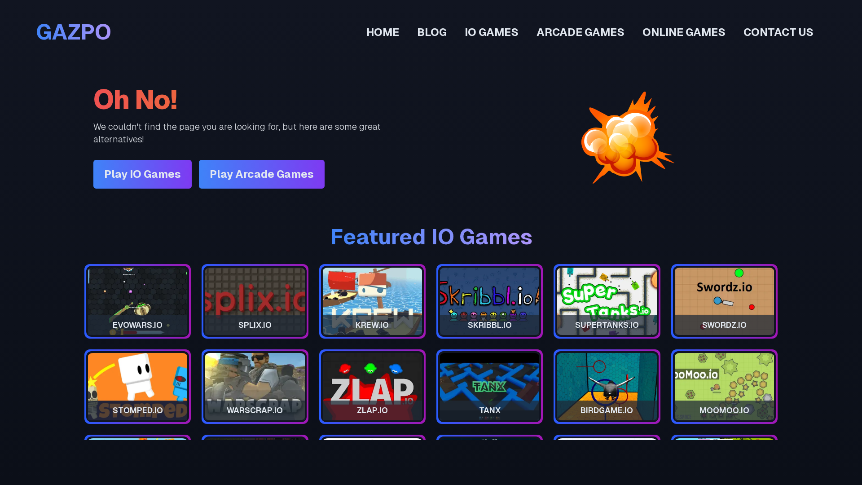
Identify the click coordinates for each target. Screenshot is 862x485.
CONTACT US (778, 32)
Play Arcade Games (262, 174)
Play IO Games (142, 174)
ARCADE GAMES (581, 32)
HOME (382, 32)
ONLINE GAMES (684, 32)
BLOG (432, 32)
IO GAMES (492, 32)
